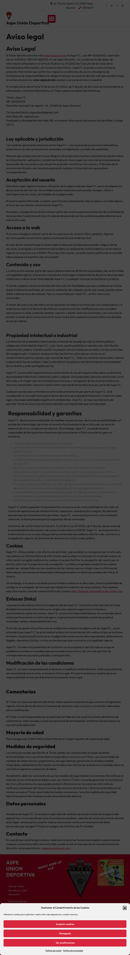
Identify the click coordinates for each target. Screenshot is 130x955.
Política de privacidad (73, 950)
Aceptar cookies (65, 924)
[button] (124, 907)
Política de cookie (53, 950)
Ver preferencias (65, 942)
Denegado (65, 933)
